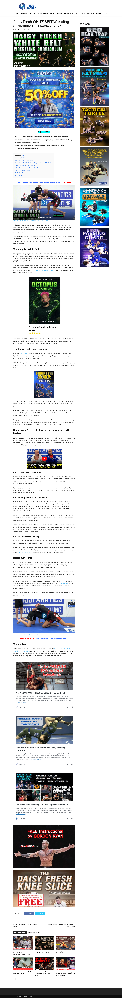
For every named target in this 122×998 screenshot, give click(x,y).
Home (16, 13)
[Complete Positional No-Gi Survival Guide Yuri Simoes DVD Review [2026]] (44, 963)
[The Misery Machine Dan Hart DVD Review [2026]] (65, 943)
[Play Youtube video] (44, 459)
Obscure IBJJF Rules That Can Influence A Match (25, 925)
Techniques (79, 13)
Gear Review (68, 13)
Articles (32, 13)
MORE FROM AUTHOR (34, 932)
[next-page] (17, 979)
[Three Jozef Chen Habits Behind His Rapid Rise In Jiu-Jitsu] (23, 963)
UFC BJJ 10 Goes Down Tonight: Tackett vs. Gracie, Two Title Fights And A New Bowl (65, 973)
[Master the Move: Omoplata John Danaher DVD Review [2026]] (44, 943)
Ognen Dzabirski (19, 29)
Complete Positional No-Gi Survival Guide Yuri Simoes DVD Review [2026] (44, 973)
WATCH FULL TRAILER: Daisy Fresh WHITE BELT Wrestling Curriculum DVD (30, 220)
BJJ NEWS (24, 13)
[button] (106, 13)
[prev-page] (14, 979)
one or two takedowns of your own (45, 270)
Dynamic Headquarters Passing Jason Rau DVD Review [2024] (61, 925)
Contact (99, 13)
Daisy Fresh (24, 353)
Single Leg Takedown (24, 552)
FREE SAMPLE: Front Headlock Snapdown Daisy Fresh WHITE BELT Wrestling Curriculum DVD (35, 634)
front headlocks (64, 583)
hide (23, 155)
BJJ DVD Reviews (42, 13)
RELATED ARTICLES (20, 932)
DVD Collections (56, 13)
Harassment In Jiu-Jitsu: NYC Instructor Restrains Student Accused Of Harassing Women (21, 952)
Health (89, 13)
